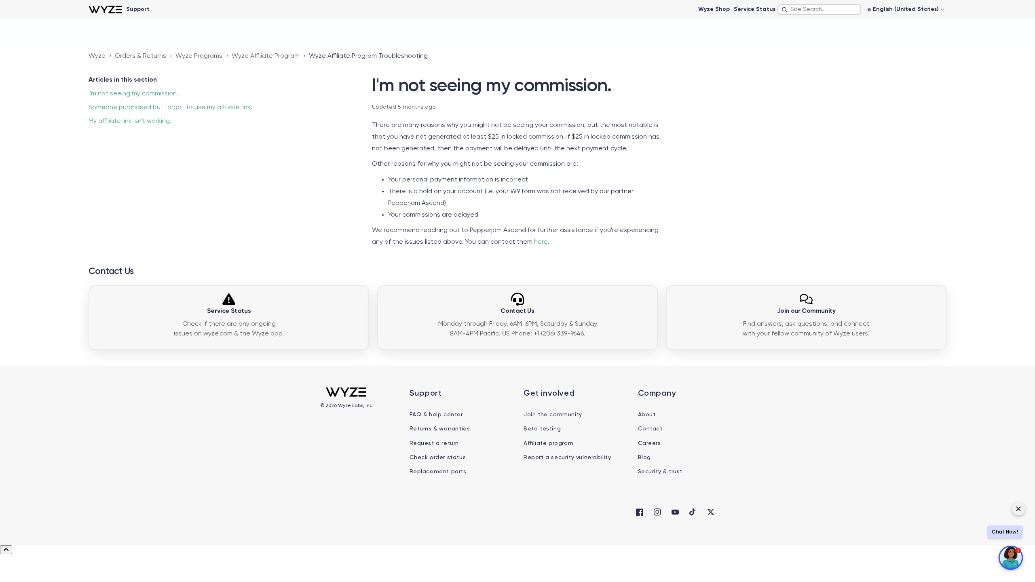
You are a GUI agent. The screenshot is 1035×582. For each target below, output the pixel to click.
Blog (644, 457)
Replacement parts (438, 471)
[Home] (105, 9)
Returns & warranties (440, 429)
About (647, 415)
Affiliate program (548, 443)
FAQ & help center (436, 415)
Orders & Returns (140, 56)
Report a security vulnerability (567, 457)
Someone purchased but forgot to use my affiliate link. (170, 107)
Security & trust (660, 471)
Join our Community (806, 311)
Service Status (754, 9)
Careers (649, 443)
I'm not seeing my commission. (133, 94)
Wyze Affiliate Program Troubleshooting (368, 56)
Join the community (553, 415)
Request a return (434, 443)
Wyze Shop (714, 9)
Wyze (97, 56)
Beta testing (542, 429)
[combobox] (819, 9)
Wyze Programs (198, 56)
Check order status (438, 457)
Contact (650, 429)
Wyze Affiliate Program (266, 56)
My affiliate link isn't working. (130, 121)
